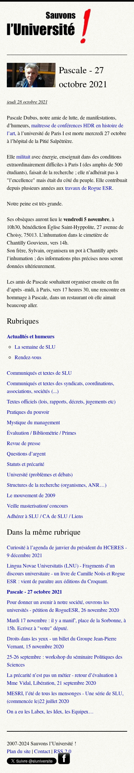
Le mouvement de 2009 (31, 495)
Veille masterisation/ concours (37, 505)
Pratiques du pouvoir (28, 411)
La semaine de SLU (35, 346)
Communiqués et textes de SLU (39, 372)
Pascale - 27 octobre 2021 (34, 591)
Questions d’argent (26, 453)
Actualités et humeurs (30, 336)
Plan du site (19, 751)
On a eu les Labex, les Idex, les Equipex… (50, 711)
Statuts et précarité (25, 463)
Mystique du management (33, 422)
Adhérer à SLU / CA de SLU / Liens (45, 516)
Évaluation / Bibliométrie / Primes (41, 432)
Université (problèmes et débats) (40, 474)
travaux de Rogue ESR (88, 187)
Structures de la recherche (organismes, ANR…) (56, 484)
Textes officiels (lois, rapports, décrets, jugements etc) (61, 401)
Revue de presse (23, 443)
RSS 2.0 (62, 751)
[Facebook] (64, 762)
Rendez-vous (28, 357)
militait (23, 156)
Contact (42, 751)
